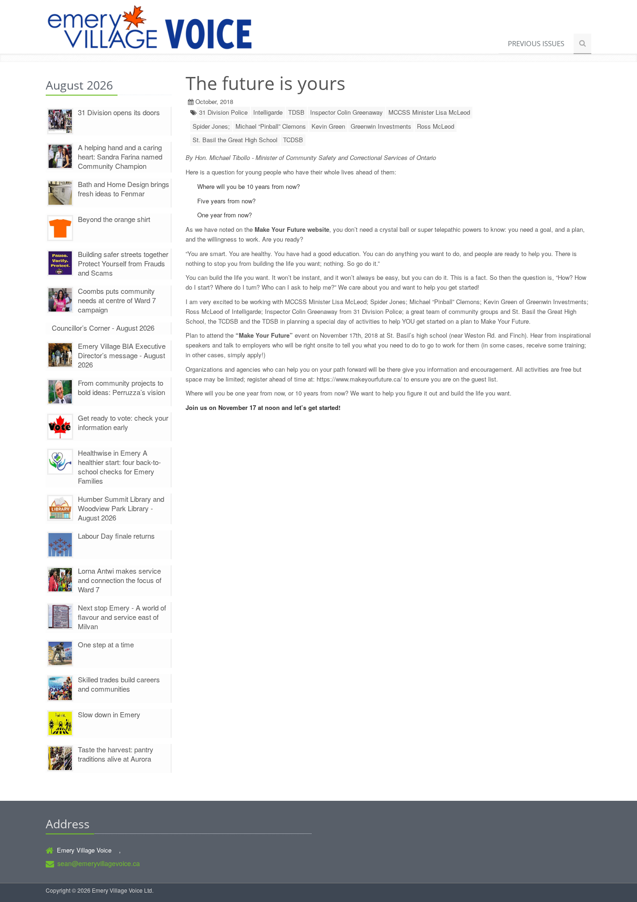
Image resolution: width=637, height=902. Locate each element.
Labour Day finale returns (116, 536)
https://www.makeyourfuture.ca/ (359, 379)
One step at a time (106, 644)
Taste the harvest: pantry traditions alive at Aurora (115, 753)
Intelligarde (268, 112)
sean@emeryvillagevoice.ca (98, 863)
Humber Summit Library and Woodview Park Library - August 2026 (121, 508)
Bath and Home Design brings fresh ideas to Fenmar (123, 188)
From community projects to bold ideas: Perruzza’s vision (121, 387)
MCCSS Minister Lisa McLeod (429, 112)
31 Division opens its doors (119, 112)
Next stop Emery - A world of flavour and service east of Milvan (122, 617)
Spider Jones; (211, 126)
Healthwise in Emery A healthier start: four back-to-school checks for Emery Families (119, 467)
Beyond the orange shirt (114, 219)
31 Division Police (223, 112)
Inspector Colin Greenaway (346, 112)
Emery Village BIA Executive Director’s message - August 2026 (122, 355)
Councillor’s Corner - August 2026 (103, 328)
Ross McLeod (435, 126)
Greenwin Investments (381, 126)
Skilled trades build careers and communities (119, 684)
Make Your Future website (292, 229)
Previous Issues (536, 43)
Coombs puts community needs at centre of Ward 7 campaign (117, 300)
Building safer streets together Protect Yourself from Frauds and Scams (123, 263)
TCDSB (293, 139)
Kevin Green (328, 126)
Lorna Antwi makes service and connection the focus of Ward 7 (119, 580)
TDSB (296, 112)
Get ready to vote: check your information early (123, 422)
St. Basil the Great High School (235, 139)
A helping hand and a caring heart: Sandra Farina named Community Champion (120, 156)
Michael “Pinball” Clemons (270, 126)
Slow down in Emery (109, 714)
